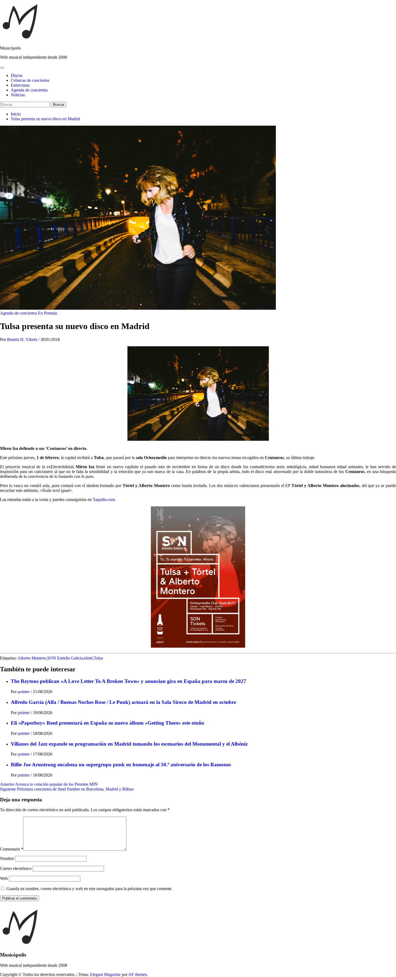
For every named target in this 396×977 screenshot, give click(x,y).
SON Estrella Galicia (65, 658)
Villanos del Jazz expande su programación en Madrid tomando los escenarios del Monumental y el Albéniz (129, 744)
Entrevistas (20, 85)
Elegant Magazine (105, 974)
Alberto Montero (32, 658)
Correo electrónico (16, 868)
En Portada (47, 313)
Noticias (18, 95)
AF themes (137, 974)
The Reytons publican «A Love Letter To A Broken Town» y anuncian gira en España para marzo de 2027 (128, 681)
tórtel (88, 658)
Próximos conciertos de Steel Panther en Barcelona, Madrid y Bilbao (67, 789)
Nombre (7, 858)
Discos (16, 75)
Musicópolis (10, 48)
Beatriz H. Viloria (22, 339)
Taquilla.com (104, 499)
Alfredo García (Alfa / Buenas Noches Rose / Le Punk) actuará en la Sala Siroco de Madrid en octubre (123, 702)
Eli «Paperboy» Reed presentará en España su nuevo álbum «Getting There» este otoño (107, 723)
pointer (24, 691)
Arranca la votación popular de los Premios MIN (49, 784)
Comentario (11, 849)
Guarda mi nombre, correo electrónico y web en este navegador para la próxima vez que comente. (89, 888)
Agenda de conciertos (29, 90)
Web (4, 878)
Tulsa (98, 658)
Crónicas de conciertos (30, 80)
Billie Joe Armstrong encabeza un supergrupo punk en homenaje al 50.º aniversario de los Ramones (121, 764)
